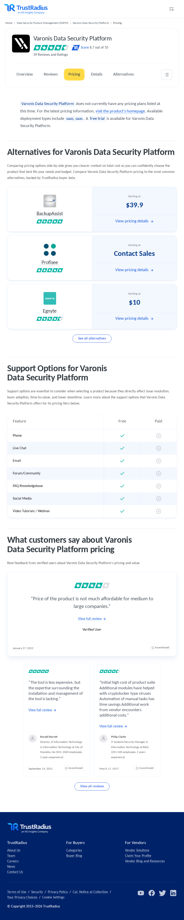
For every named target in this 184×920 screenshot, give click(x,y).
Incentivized (162, 647)
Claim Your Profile (138, 856)
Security (37, 892)
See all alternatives (92, 338)
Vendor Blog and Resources (145, 861)
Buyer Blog (74, 856)
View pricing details (131, 221)
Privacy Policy (58, 892)
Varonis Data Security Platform (91, 23)
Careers (13, 861)
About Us (13, 850)
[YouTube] (141, 893)
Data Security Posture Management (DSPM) (42, 23)
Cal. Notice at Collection (90, 892)
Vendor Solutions (137, 850)
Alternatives (123, 74)
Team (11, 856)
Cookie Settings (53, 897)
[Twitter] (162, 893)
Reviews (51, 74)
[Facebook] (151, 893)
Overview (24, 74)
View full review (90, 619)
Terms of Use (16, 892)
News (11, 867)
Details (96, 74)
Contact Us (15, 872)
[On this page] (166, 74)
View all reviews (92, 786)
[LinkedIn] (173, 893)
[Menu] (171, 9)
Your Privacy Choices (22, 897)
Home (8, 23)
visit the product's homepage (120, 111)
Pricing (74, 74)
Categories (74, 850)
